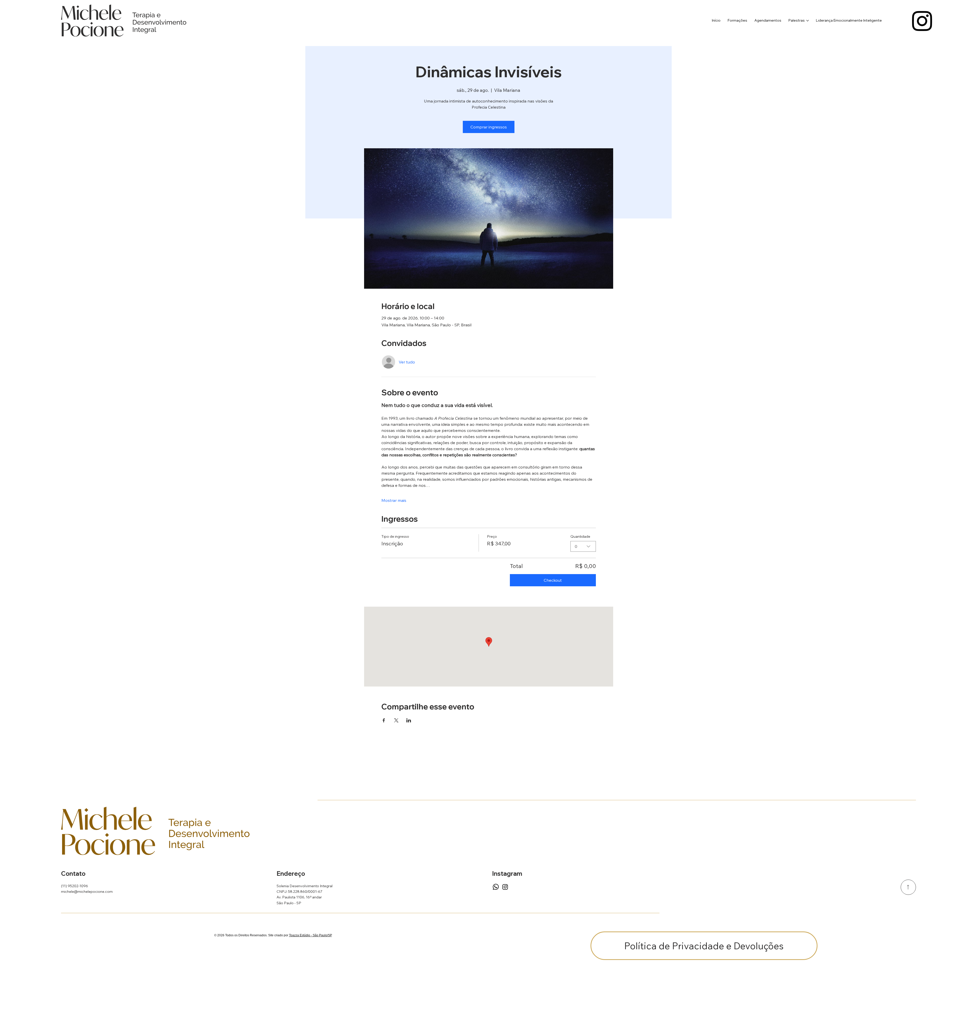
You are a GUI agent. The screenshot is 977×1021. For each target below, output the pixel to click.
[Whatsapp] (495, 887)
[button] (704, 945)
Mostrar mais (393, 500)
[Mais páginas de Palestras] (807, 20)
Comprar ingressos (488, 126)
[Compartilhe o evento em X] (396, 720)
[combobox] (583, 546)
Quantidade (580, 536)
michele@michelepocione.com (87, 891)
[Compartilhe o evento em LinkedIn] (408, 720)
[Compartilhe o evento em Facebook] (383, 720)
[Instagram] (922, 20)
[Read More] (908, 887)
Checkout (553, 580)
